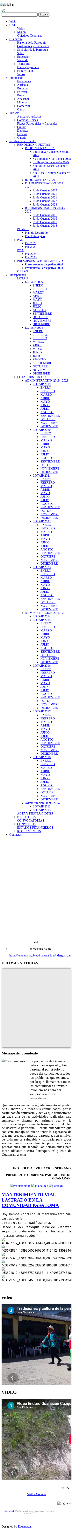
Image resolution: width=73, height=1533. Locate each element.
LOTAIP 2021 (42, 475)
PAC (20, 239)
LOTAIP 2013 (42, 810)
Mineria (22, 102)
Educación (23, 56)
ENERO (38, 285)
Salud (20, 53)
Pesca (20, 95)
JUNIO (37, 303)
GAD (12, 25)
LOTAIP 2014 (42, 616)
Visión (21, 28)
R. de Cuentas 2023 (45, 204)
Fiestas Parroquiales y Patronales (37, 123)
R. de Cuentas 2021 (45, 197)
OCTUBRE (40, 317)
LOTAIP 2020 (42, 429)
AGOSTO (39, 310)
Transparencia (17, 275)
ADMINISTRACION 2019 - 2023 (46, 380)
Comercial (23, 106)
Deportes (22, 130)
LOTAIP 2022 (42, 521)
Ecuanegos (24, 1526)
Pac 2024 (30, 243)
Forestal (22, 91)
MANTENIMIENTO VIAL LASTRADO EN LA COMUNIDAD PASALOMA (30, 1200)
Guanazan (15, 39)
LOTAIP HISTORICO (31, 377)
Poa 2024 (31, 253)
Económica (24, 81)
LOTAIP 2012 (42, 806)
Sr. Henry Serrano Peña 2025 (51, 162)
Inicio (12, 21)
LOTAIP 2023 (42, 567)
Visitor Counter (36, 1494)
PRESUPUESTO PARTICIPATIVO (40, 260)
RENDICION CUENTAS (33, 144)
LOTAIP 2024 (34, 327)
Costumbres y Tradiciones (33, 46)
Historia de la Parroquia (31, 42)
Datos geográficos (28, 67)
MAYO (37, 299)
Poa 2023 (31, 257)
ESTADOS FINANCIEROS (35, 827)
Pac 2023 (30, 246)
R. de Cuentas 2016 (45, 218)
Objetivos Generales (29, 35)
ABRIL (37, 296)
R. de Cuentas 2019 (45, 190)
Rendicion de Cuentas (22, 141)
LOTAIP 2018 (42, 757)
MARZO (38, 292)
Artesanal (23, 99)
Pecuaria (22, 88)
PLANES (23, 229)
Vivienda (22, 60)
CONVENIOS (26, 824)
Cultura (21, 127)
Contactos (15, 834)
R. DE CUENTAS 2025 (40, 148)
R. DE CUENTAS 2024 (40, 179)
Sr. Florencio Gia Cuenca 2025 (52, 158)
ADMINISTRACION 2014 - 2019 (46, 612)
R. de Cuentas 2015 (45, 215)
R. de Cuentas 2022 (45, 201)
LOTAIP (22, 278)
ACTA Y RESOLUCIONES (35, 813)
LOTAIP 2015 (42, 619)
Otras (20, 109)
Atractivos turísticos (29, 116)
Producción (16, 77)
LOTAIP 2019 (42, 384)
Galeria (21, 137)
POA (20, 250)
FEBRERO (40, 289)
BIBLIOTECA (26, 817)
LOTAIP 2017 (42, 711)
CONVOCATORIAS (30, 820)
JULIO (37, 306)
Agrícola (22, 84)
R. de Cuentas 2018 (45, 225)
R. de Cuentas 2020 (45, 194)
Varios (21, 74)
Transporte (23, 63)
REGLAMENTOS (29, 831)
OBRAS (22, 271)
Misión (21, 32)
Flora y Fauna (25, 70)
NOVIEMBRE (42, 320)
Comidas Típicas (27, 120)
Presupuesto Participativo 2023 (44, 267)
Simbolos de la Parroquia (32, 49)
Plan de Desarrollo (36, 232)
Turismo (14, 113)
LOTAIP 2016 (42, 665)
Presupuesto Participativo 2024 (44, 264)
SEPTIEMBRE (42, 313)
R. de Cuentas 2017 (45, 222)
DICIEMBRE (41, 324)
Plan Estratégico (35, 236)
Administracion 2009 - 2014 (42, 803)
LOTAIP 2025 (34, 282)
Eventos (22, 134)
